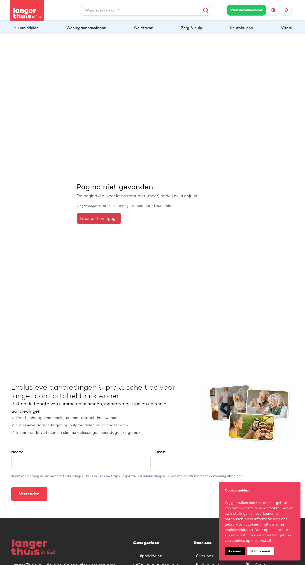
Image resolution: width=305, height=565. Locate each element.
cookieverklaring (239, 530)
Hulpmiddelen (149, 556)
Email (160, 452)
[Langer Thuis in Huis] (65, 547)
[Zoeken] (206, 10)
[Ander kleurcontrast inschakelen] (273, 10)
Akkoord (234, 551)
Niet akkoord (260, 551)
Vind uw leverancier (246, 10)
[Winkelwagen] (286, 10)
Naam (17, 452)
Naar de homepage (99, 218)
